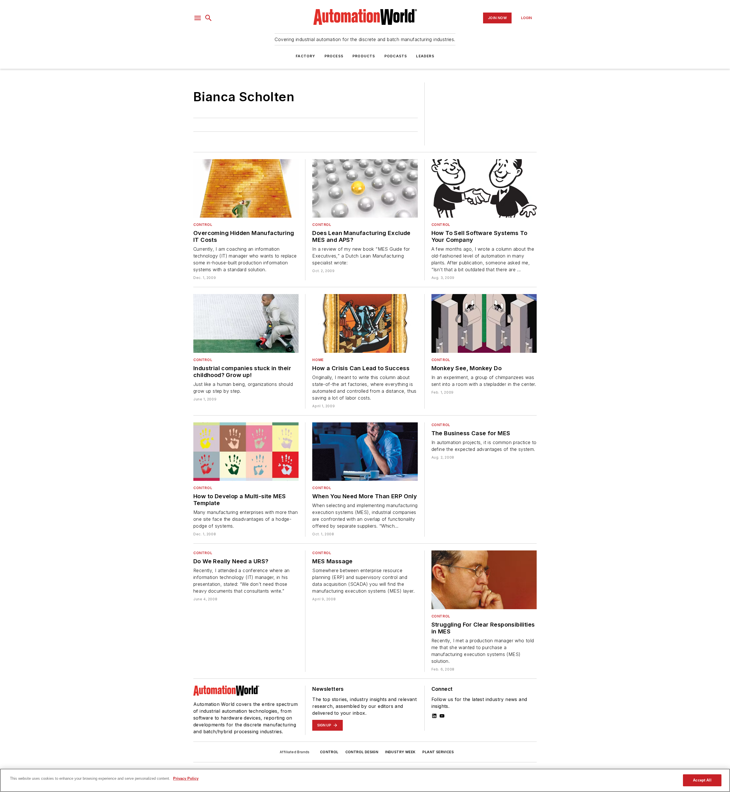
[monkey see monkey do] (484, 323)
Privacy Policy (185, 778)
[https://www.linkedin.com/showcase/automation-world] (434, 716)
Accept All (702, 780)
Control (202, 224)
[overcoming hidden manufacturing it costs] (246, 188)
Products (363, 56)
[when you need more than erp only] (364, 451)
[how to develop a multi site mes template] (246, 451)
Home (317, 360)
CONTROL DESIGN (361, 752)
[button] (197, 18)
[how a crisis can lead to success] (364, 323)
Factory (305, 56)
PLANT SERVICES (438, 752)
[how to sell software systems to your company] (484, 188)
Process (334, 56)
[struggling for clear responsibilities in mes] (484, 579)
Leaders (425, 56)
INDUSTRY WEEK (400, 752)
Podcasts (395, 56)
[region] (365, 780)
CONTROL (329, 752)
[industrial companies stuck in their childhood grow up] (246, 323)
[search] (208, 18)
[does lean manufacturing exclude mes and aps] (364, 188)
